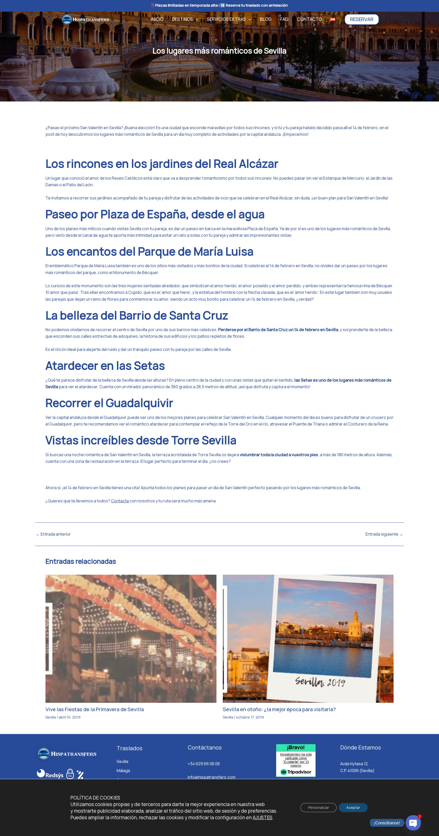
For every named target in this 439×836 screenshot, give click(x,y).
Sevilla (50, 717)
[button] (195, 19)
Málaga (123, 770)
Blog (266, 19)
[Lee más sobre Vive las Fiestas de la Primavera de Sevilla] (130, 638)
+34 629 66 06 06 (204, 763)
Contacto (309, 19)
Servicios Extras (226, 19)
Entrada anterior (53, 534)
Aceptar (353, 807)
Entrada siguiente (384, 534)
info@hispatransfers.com (212, 777)
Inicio (157, 19)
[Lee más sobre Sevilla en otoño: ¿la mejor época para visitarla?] (308, 638)
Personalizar (318, 807)
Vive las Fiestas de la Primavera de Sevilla (94, 709)
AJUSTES (262, 817)
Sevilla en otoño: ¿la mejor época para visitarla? (279, 709)
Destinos (182, 19)
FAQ (284, 19)
